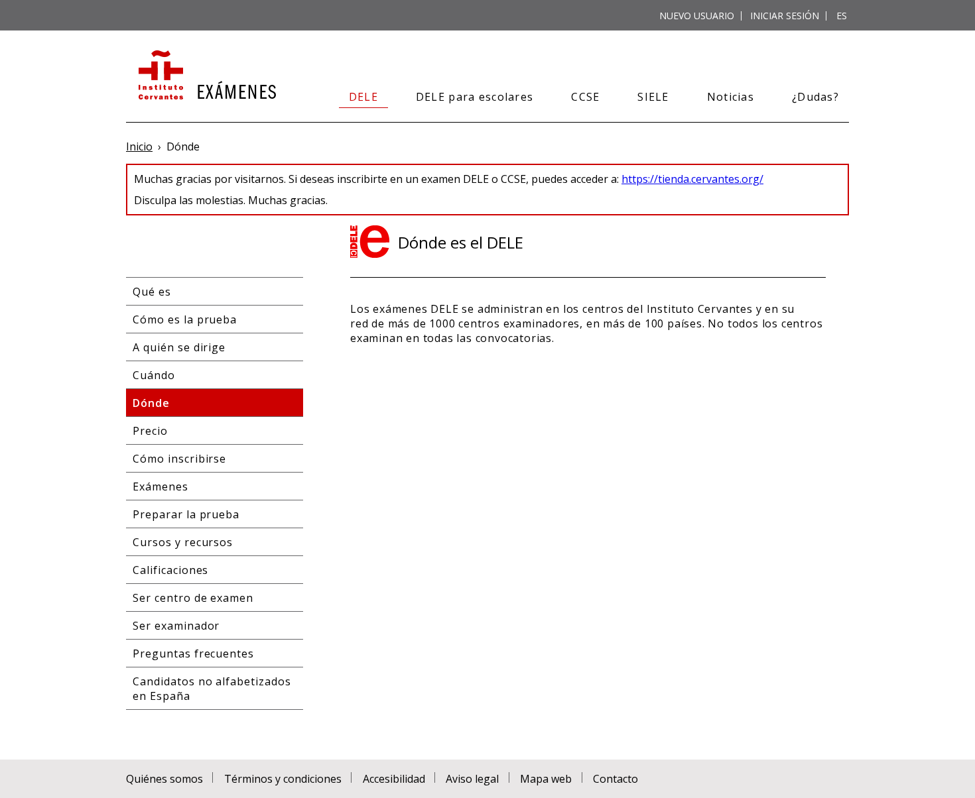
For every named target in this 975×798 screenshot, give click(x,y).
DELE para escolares (474, 96)
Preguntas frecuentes (193, 653)
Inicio (139, 146)
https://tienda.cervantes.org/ (692, 179)
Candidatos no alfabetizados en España (212, 688)
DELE (363, 96)
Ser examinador (176, 625)
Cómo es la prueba (185, 319)
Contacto (615, 778)
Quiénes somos (164, 778)
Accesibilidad (394, 778)
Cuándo (154, 375)
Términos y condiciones (283, 778)
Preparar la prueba (186, 514)
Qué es (152, 291)
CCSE (585, 96)
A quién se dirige (179, 347)
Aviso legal (472, 778)
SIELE (653, 96)
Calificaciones (170, 570)
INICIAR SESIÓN (784, 15)
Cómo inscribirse (179, 458)
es (841, 15)
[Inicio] (206, 76)
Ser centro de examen (193, 598)
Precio (150, 431)
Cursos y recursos (183, 542)
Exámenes (160, 486)
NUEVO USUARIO (696, 15)
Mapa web (546, 778)
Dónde (151, 403)
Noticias (730, 96)
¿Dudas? (815, 96)
